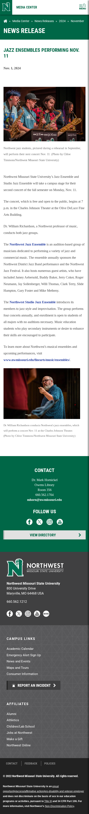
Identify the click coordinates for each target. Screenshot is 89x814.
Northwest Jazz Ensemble (28, 244)
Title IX (48, 801)
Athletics (13, 720)
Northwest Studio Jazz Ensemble (33, 302)
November (77, 21)
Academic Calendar (20, 648)
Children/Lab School (21, 726)
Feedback (31, 763)
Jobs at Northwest (19, 732)
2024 (62, 21)
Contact (12, 763)
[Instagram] (28, 615)
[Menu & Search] (82, 7)
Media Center (26, 7)
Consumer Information (22, 674)
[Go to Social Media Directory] (46, 615)
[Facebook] (10, 615)
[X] (19, 615)
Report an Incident (34, 685)
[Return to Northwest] (6, 7)
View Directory (43, 534)
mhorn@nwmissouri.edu (44, 499)
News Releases (44, 21)
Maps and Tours (18, 667)
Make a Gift (15, 739)
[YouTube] (37, 615)
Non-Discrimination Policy (59, 806)
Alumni (11, 714)
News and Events (18, 661)
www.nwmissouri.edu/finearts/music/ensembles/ (37, 360)
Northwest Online (19, 745)
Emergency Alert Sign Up (24, 655)
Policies (49, 763)
